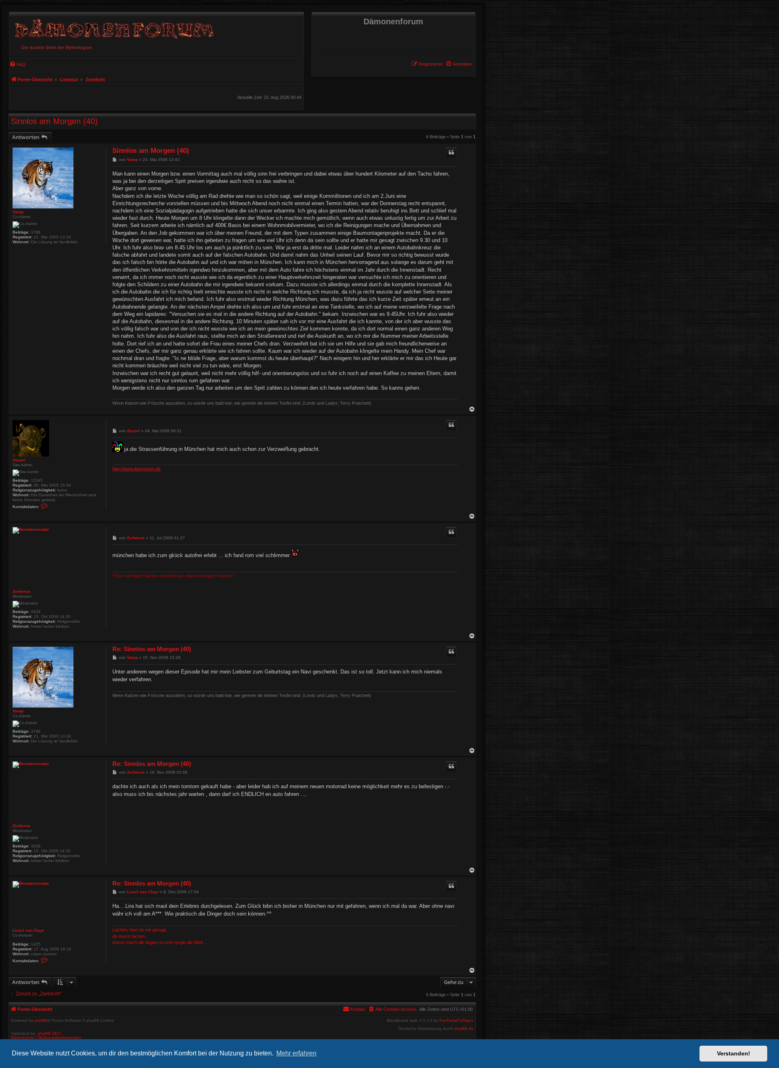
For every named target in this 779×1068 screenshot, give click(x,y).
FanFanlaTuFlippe (456, 1021)
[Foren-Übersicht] (112, 26)
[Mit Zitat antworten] (451, 152)
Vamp (18, 212)
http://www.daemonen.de (136, 468)
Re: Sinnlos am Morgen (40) (151, 649)
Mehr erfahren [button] (296, 1053)
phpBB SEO (49, 1033)
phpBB (40, 1021)
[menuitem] (458, 64)
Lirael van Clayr (28, 930)
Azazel (19, 460)
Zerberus (21, 591)
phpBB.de (463, 1029)
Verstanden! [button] (733, 1053)
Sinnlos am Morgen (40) (54, 121)
